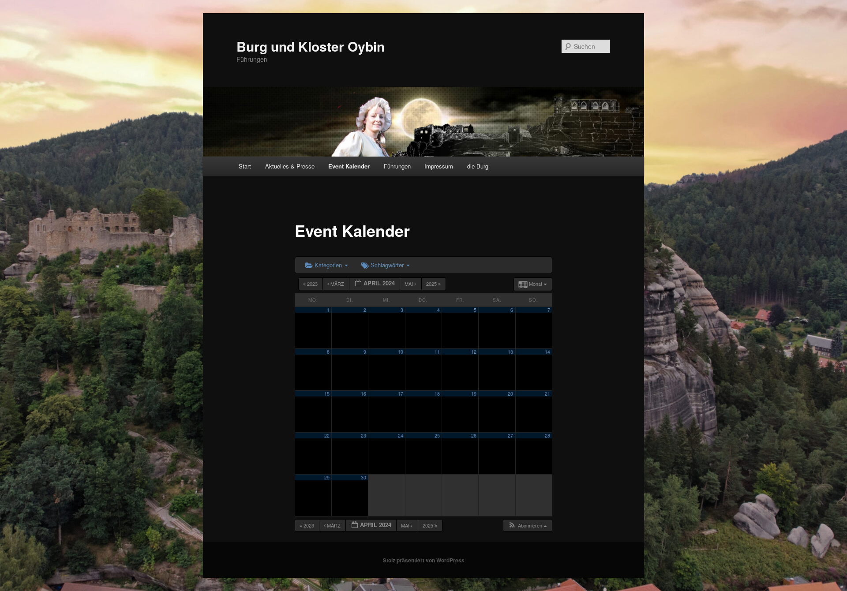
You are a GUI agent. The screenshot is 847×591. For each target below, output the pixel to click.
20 (510, 393)
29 (327, 477)
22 (327, 435)
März (337, 283)
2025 (432, 283)
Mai (409, 283)
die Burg (477, 166)
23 (363, 435)
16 (363, 393)
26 (473, 435)
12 (473, 351)
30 (363, 477)
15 (327, 393)
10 (400, 351)
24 (400, 435)
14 (547, 351)
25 (437, 435)
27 (510, 435)
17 (400, 393)
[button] (527, 525)
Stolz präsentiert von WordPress (424, 560)
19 (473, 393)
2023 (312, 283)
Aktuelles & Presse (290, 166)
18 (437, 393)
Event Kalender (349, 166)
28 (547, 435)
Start (245, 166)
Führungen (397, 166)
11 (437, 351)
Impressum (438, 166)
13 (510, 351)
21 (547, 393)
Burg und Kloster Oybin (310, 46)
